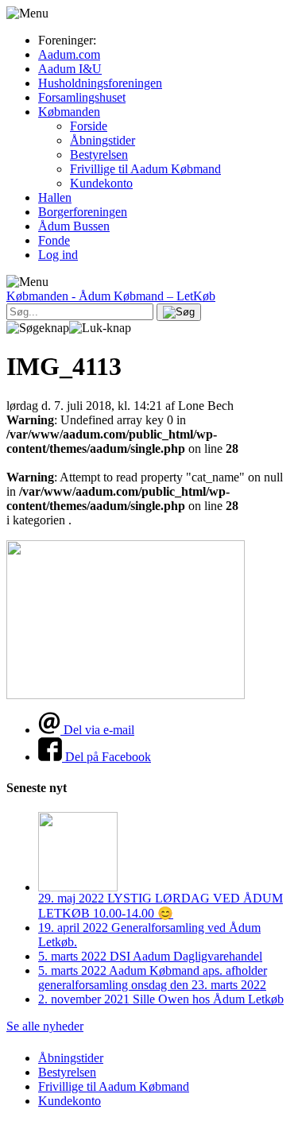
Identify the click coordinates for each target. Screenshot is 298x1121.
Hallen (55, 197)
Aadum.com (69, 54)
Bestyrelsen (99, 154)
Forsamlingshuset (82, 97)
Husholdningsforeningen (100, 83)
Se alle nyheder (44, 1026)
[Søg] (179, 312)
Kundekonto (101, 183)
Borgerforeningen (82, 211)
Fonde (54, 240)
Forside (88, 126)
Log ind (58, 254)
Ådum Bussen (74, 226)
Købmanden (69, 111)
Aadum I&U (70, 68)
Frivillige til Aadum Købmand (145, 169)
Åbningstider (102, 140)
